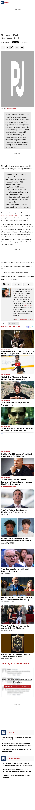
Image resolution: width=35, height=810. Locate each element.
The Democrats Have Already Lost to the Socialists (15, 570)
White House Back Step (9, 215)
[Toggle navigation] (32, 2)
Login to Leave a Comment (17, 686)
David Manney (5, 545)
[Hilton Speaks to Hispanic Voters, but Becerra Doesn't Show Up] (17, 586)
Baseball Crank (11, 109)
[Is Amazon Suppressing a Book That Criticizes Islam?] (17, 643)
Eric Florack (5, 514)
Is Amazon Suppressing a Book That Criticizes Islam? (15, 655)
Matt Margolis (6, 573)
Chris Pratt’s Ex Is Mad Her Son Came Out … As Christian (15, 627)
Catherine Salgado (7, 602)
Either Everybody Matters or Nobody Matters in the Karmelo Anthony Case (16, 540)
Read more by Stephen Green (24, 319)
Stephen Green (6, 42)
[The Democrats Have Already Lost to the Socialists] (17, 558)
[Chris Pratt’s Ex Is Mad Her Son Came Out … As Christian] (17, 614)
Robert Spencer (6, 659)
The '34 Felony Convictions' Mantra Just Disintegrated (14, 511)
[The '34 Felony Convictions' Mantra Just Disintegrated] (17, 498)
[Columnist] (7, 293)
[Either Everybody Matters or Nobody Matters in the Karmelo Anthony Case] (17, 527)
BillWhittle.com (28, 305)
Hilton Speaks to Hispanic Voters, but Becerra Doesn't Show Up (17, 598)
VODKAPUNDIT (13, 323)
